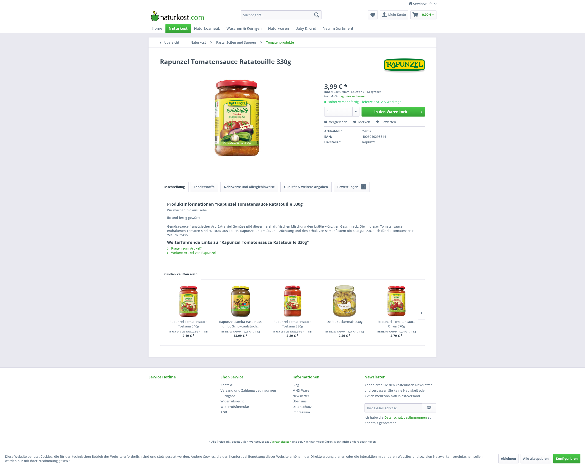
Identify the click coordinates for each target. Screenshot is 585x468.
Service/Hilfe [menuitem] (422, 4)
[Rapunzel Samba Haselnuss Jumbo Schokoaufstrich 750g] (240, 301)
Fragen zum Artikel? (186, 248)
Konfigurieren (567, 458)
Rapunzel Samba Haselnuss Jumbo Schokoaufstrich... (240, 323)
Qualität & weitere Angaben (306, 187)
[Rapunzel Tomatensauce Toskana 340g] (188, 301)
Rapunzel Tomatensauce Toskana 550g (292, 323)
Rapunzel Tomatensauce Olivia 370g (396, 323)
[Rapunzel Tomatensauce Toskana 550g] (292, 301)
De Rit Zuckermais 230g (345, 321)
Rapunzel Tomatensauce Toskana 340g (188, 323)
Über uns (299, 401)
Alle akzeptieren (536, 458)
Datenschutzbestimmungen (405, 417)
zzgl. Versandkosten (352, 96)
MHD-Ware (300, 390)
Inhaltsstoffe (204, 187)
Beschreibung (174, 187)
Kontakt (226, 385)
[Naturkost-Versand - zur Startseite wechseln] (177, 16)
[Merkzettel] (373, 14)
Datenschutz (302, 406)
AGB (224, 412)
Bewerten (388, 122)
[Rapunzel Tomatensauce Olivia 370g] (396, 301)
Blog (295, 385)
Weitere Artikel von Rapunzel (193, 252)
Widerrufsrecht (232, 401)
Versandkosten (281, 442)
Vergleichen (337, 122)
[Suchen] (317, 14)
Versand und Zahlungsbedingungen (248, 390)
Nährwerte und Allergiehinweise (249, 187)
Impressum (301, 412)
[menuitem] (281, 14)
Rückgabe (228, 396)
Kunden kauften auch (180, 274)
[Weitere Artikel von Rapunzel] (404, 66)
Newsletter (300, 396)
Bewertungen (350, 187)
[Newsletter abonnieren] (429, 407)
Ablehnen (508, 458)
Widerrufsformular (235, 406)
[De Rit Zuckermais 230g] (344, 301)
